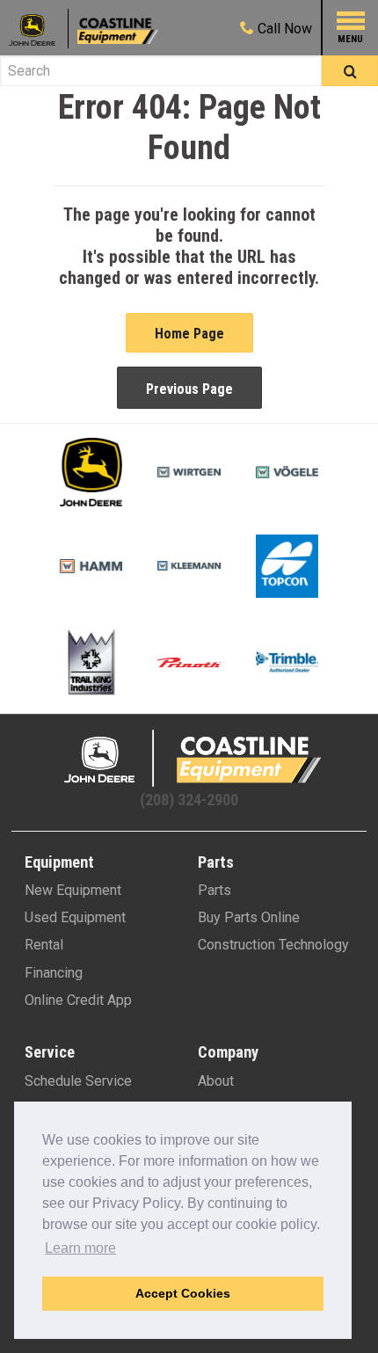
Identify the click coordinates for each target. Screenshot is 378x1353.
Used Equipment (75, 917)
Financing (54, 972)
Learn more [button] (80, 1247)
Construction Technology (273, 944)
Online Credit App (78, 1000)
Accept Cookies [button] (182, 1293)
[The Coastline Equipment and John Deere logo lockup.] (189, 758)
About (216, 1081)
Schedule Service (78, 1081)
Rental (44, 944)
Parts (214, 890)
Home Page (189, 333)
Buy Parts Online (249, 917)
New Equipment (73, 890)
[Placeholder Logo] (39, 28)
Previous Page (189, 389)
